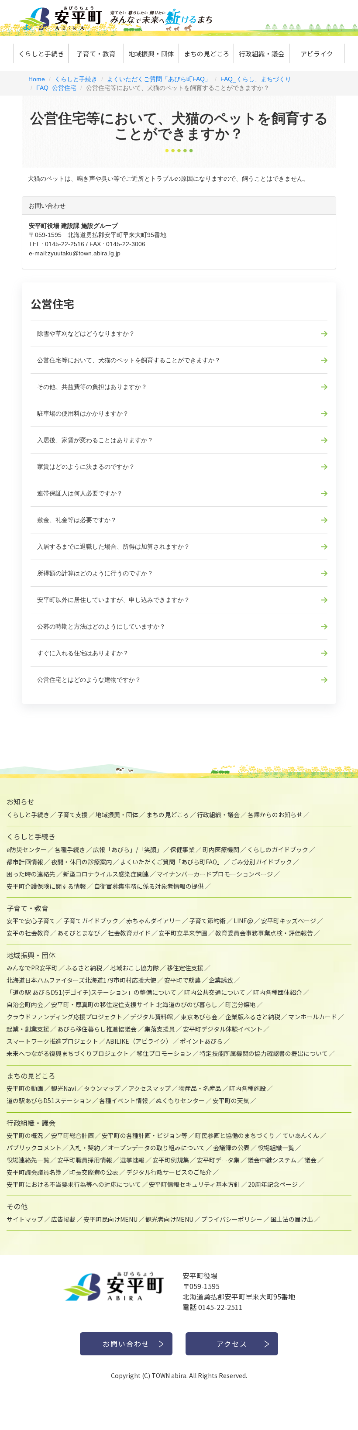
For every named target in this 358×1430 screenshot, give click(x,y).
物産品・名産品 (200, 1088)
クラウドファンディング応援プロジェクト (64, 1016)
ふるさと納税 (83, 967)
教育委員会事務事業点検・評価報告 (264, 932)
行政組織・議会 (262, 53)
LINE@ (243, 920)
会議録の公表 (231, 1147)
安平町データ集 (218, 1159)
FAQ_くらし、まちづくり (255, 79)
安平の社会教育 (28, 932)
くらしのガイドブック (277, 849)
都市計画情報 (25, 861)
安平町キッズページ (288, 920)
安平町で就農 (182, 980)
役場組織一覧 (276, 1147)
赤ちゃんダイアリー (153, 920)
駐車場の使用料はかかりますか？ (83, 413)
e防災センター (27, 849)
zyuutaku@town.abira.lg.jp (84, 253)
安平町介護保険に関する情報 (46, 886)
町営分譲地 (240, 1004)
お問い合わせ (126, 1343)
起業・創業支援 (28, 1028)
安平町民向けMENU (110, 1219)
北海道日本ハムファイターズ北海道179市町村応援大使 (81, 980)
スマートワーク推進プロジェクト (52, 1041)
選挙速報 (132, 1159)
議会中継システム (272, 1159)
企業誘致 (221, 980)
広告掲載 (63, 1219)
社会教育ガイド (129, 932)
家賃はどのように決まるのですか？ (86, 466)
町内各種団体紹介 (277, 992)
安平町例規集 (170, 1159)
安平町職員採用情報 (84, 1159)
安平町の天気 (231, 1100)
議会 (310, 1159)
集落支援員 (160, 1028)
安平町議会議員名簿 (34, 1172)
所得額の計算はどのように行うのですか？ (95, 573)
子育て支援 (72, 814)
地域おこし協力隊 (134, 967)
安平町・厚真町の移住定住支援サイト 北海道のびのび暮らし (134, 1004)
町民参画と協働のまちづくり (235, 1135)
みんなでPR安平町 (32, 967)
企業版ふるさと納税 (252, 1016)
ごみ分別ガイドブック (261, 861)
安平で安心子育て (31, 920)
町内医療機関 (221, 849)
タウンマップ (102, 1088)
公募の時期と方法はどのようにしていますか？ (101, 626)
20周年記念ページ (273, 1184)
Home (36, 79)
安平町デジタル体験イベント (222, 1028)
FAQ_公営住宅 (56, 87)
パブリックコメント (34, 1147)
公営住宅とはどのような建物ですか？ (89, 679)
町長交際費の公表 (93, 1172)
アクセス (232, 1343)
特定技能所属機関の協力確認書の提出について (264, 1053)
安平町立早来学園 (182, 932)
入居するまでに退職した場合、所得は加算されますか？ (113, 546)
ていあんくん (300, 1135)
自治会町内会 (25, 1004)
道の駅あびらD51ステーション (49, 1100)
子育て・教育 (96, 53)
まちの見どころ (207, 53)
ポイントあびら (201, 1041)
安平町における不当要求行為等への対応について (74, 1184)
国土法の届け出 (291, 1219)
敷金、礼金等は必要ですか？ (77, 519)
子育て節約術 (207, 920)
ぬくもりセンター (180, 1100)
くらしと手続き (41, 53)
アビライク (316, 53)
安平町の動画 (25, 1088)
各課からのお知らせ (275, 814)
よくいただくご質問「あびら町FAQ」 (159, 79)
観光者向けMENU (169, 1219)
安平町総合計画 (72, 1135)
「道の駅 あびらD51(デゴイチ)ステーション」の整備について (91, 992)
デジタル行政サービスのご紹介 (169, 1172)
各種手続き (70, 849)
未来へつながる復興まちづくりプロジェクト (68, 1053)
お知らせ (20, 801)
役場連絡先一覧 (28, 1159)
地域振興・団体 (151, 53)
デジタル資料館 (151, 1016)
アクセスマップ (149, 1088)
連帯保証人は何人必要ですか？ (80, 493)
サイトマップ (25, 1219)
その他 (17, 1206)
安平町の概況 (25, 1135)
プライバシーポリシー (231, 1219)
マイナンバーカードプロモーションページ (215, 874)
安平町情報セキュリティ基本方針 (194, 1184)
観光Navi (63, 1088)
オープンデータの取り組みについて (156, 1147)
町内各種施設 (247, 1088)
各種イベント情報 (123, 1100)
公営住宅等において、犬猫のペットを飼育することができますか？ (128, 360)
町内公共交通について (214, 992)
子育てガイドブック (90, 920)
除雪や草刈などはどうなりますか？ (86, 333)
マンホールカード (312, 1016)
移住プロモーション (164, 1053)
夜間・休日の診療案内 (81, 861)
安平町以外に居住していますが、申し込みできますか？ (113, 599)
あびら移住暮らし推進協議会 (97, 1028)
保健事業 (182, 849)
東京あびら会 (199, 1016)
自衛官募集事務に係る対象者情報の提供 (149, 886)
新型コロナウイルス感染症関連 (106, 874)
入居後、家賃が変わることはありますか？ (95, 440)
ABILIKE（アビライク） (139, 1041)
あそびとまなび (78, 932)
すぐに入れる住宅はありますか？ (83, 653)
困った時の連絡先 (31, 874)
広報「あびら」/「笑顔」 (127, 849)
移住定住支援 (185, 967)
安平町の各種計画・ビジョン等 (144, 1135)
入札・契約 (84, 1147)
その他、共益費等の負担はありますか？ (92, 386)
